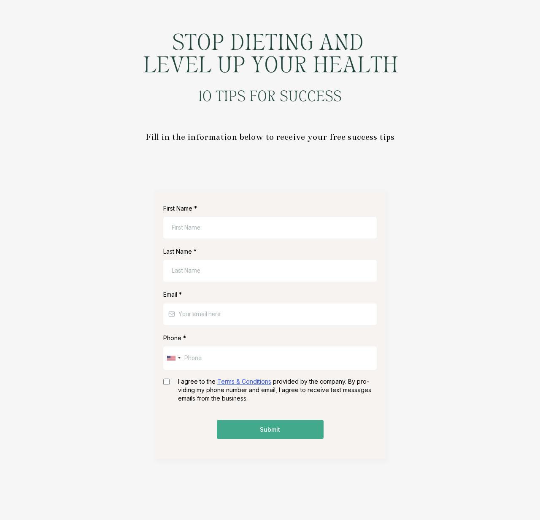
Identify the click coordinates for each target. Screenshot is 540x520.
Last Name (180, 251)
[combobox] (173, 358)
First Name (180, 208)
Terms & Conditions (244, 381)
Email (172, 294)
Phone (174, 337)
